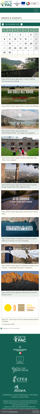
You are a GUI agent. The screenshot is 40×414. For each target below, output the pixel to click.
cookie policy (13, 412)
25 (20, 48)
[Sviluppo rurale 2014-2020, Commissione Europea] (23, 5)
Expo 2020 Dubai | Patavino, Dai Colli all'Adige (20, 106)
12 (26, 39)
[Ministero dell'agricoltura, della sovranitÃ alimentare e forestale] (17, 5)
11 (20, 39)
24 (15, 48)
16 (10, 43)
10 (15, 39)
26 (26, 48)
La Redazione (7, 395)
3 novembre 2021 (8, 324)
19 (26, 43)
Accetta (36, 412)
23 (10, 48)
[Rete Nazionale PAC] (6, 7)
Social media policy (21, 395)
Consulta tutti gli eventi (11, 328)
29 (4, 52)
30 (10, 52)
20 (31, 43)
